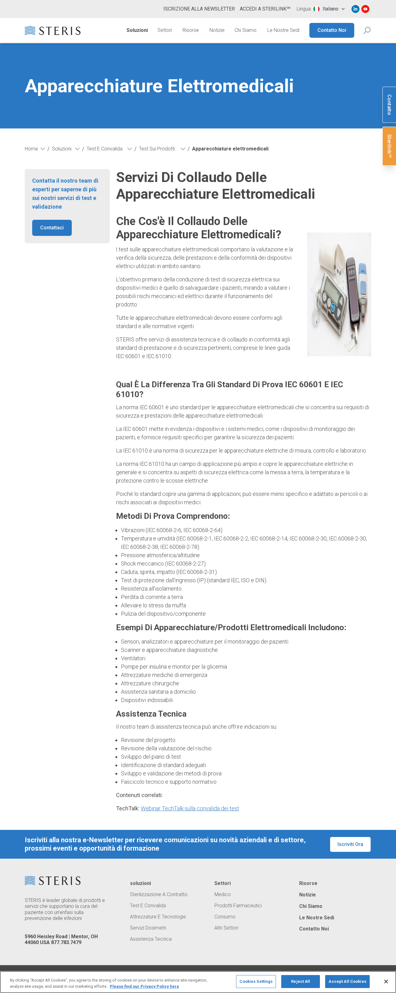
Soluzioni (137, 30)
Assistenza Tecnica (151, 939)
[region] (198, 982)
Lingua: (304, 9)
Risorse (191, 30)
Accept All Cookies (347, 981)
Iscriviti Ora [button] (350, 844)
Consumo (224, 916)
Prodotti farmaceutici (238, 905)
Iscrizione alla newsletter (199, 9)
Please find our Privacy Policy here (144, 986)
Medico (222, 894)
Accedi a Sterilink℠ (265, 9)
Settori (164, 30)
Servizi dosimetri (148, 928)
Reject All (300, 981)
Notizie (217, 30)
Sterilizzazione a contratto (158, 894)
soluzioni (140, 883)
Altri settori (226, 928)
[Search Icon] (367, 30)
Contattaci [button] (52, 228)
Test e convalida (148, 905)
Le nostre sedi (283, 30)
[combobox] (329, 9)
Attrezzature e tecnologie (158, 916)
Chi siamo (245, 30)
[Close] (386, 981)
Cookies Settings (256, 981)
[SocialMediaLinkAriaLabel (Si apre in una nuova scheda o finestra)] (355, 9)
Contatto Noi (331, 30)
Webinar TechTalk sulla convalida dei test (190, 808)
